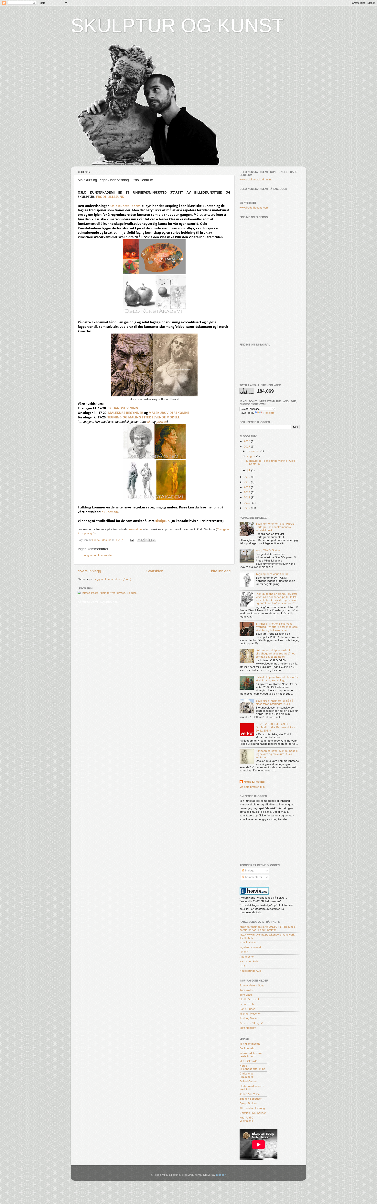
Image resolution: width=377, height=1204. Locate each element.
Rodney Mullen (249, 1018)
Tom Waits (246, 990)
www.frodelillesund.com (254, 207)
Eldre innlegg (220, 571)
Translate (269, 412)
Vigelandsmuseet (250, 947)
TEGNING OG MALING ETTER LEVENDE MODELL (143, 417)
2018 (247, 441)
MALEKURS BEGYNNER (125, 413)
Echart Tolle (247, 1004)
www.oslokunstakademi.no (256, 179)
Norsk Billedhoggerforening (252, 1067)
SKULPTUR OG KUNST (177, 25)
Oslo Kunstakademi (125, 206)
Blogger (220, 1174)
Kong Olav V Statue (268, 550)
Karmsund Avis (249, 961)
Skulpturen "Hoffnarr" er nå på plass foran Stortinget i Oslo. (274, 702)
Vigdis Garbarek (250, 999)
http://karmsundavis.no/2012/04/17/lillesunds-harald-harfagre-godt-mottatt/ (268, 928)
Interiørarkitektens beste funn (251, 1055)
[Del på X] (146, 540)
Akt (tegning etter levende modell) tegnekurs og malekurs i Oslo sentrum (277, 754)
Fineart (244, 951)
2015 (247, 482)
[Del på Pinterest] (154, 540)
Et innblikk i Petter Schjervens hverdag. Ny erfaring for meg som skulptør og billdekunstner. (277, 626)
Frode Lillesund (110, 197)
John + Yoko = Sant (252, 985)
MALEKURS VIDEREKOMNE (169, 413)
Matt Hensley (248, 1027)
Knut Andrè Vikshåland (246, 1119)
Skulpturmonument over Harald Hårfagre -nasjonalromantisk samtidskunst (275, 526)
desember (253, 451)
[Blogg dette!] (143, 540)
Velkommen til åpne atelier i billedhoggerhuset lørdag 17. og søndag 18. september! (275, 653)
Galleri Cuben (248, 1081)
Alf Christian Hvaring (252, 1108)
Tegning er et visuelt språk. (272, 574)
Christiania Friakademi (246, 1075)
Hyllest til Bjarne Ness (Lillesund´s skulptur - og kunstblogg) (277, 679)
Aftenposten (247, 956)
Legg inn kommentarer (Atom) (112, 579)
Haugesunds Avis (250, 970)
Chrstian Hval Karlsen (253, 1112)
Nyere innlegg (89, 571)
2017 (247, 446)
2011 (247, 502)
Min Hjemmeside (250, 1043)
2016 (247, 476)
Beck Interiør (247, 1048)
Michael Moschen (250, 1013)
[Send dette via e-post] (139, 540)
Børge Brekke (248, 1103)
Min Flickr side (248, 1061)
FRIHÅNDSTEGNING (123, 408)
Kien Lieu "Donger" (251, 1023)
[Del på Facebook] (150, 540)
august (251, 456)
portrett (161, 421)
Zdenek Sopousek (251, 1098)
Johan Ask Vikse (250, 1094)
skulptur (162, 521)
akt (149, 421)
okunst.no (110, 512)
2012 (247, 497)
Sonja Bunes (247, 1008)
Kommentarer (253, 877)
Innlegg (249, 870)
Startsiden (154, 571)
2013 (247, 492)
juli (249, 470)
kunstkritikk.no (248, 942)
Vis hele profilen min (252, 786)
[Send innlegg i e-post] (132, 540)
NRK (242, 966)
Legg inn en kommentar (97, 555)
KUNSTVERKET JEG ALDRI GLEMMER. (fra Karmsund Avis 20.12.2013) (275, 727)
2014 (247, 487)
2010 (247, 507)
